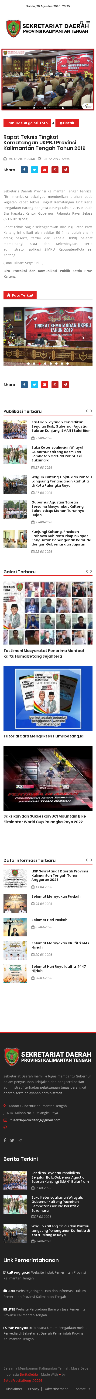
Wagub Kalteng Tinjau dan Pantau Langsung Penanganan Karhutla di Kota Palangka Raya (61, 481)
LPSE (11, 1309)
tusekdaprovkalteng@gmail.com (35, 1120)
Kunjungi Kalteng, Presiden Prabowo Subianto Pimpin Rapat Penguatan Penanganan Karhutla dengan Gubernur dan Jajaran (61, 538)
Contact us (82, 1389)
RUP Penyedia (19, 1327)
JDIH (11, 1291)
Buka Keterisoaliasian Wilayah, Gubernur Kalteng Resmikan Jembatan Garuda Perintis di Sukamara (58, 453)
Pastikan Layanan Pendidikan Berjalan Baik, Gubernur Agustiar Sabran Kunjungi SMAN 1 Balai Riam (61, 426)
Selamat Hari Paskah (49, 920)
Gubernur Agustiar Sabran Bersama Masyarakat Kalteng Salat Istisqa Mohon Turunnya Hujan (57, 508)
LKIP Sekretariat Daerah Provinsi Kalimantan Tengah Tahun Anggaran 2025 (59, 875)
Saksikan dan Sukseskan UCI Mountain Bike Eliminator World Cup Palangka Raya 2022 (44, 819)
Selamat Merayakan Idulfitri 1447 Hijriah (60, 945)
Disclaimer (14, 1389)
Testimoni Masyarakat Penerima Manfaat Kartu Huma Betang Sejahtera (44, 653)
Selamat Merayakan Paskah (56, 896)
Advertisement (56, 1389)
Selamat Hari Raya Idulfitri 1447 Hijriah (58, 968)
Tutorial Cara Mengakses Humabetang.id (43, 736)
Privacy (33, 1389)
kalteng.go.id (18, 1272)
